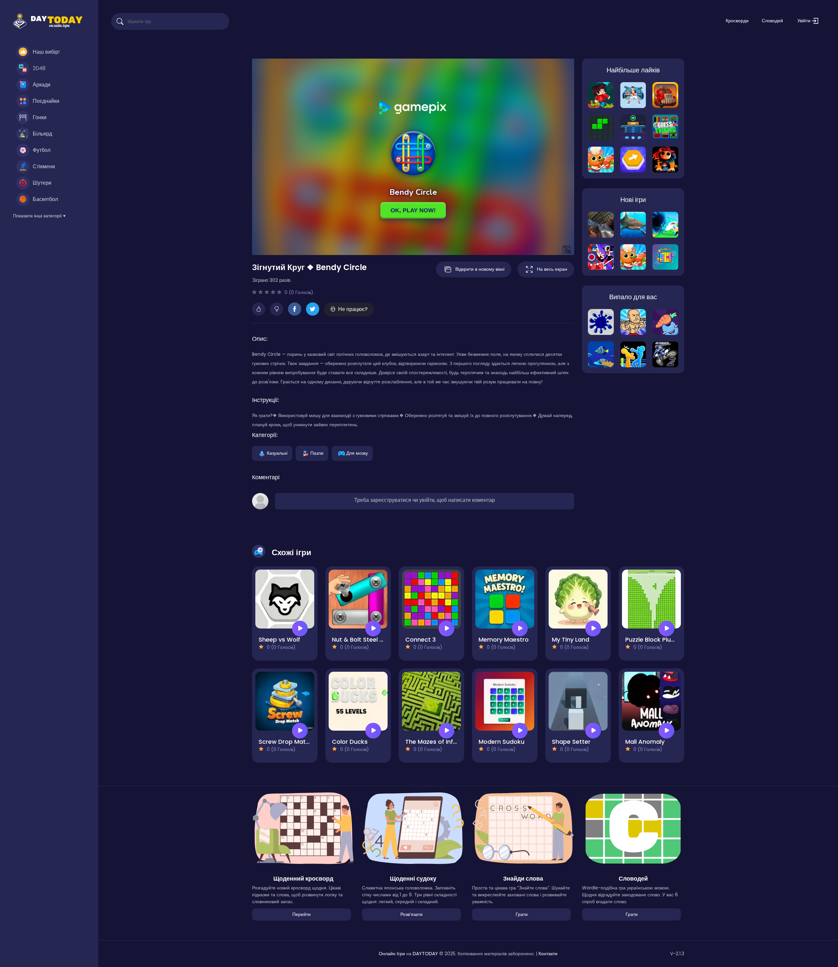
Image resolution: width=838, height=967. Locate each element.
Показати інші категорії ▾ (39, 215)
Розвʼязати (411, 914)
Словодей (772, 20)
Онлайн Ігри (392, 953)
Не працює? (353, 309)
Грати (522, 914)
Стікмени (44, 166)
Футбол (41, 150)
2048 (39, 68)
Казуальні (277, 452)
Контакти (547, 953)
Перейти (301, 914)
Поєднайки (46, 101)
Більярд (42, 133)
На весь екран (552, 269)
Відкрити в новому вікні (479, 269)
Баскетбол (45, 199)
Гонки (39, 117)
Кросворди (737, 20)
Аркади (41, 84)
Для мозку (357, 452)
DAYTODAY (425, 953)
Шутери (42, 183)
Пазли (316, 452)
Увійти (804, 20)
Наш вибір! (46, 52)
